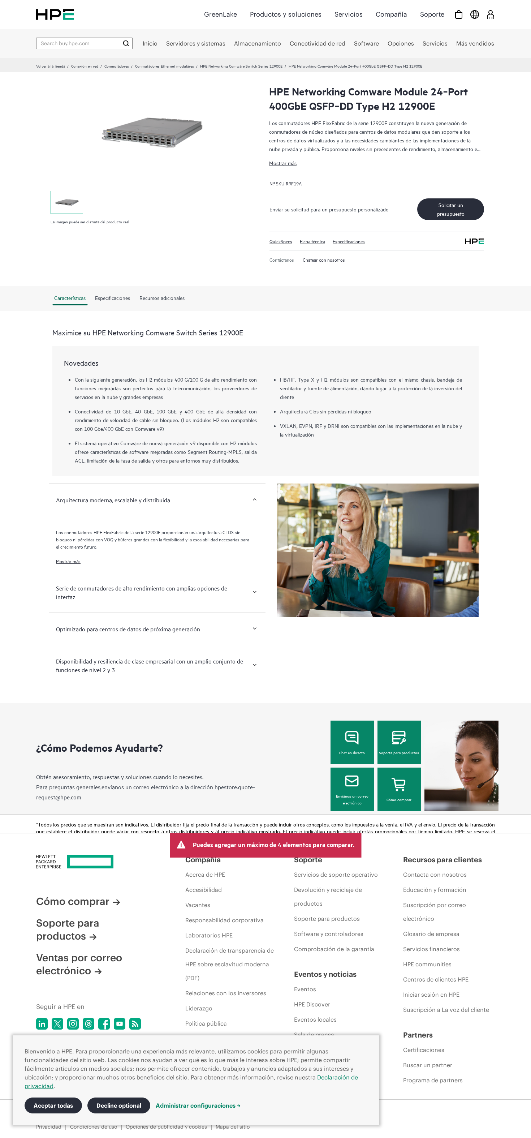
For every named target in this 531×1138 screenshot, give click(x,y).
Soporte (432, 14)
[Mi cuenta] (490, 14)
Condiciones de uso (93, 1127)
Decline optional (118, 1105)
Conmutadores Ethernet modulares (164, 66)
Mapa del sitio (233, 1127)
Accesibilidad (203, 889)
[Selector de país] (474, 14)
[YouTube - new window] (119, 1024)
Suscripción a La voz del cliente (446, 1009)
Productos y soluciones (285, 14)
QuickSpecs (280, 241)
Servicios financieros (431, 949)
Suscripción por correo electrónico (434, 911)
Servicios (348, 14)
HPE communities (427, 964)
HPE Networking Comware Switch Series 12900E (241, 66)
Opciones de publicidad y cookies (166, 1127)
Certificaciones (423, 1049)
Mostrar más (283, 162)
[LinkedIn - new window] (42, 1024)
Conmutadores (116, 66)
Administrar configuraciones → (198, 1105)
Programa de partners (433, 1080)
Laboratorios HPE (209, 935)
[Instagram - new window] (73, 1024)
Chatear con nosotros (324, 259)
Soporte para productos (399, 752)
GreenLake (220, 14)
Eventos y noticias (325, 974)
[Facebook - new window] (104, 1024)
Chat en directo (352, 752)
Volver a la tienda (50, 66)
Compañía (391, 14)
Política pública (206, 1023)
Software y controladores (328, 933)
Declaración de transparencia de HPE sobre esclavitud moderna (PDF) (229, 964)
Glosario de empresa (431, 933)
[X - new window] (57, 1024)
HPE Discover (312, 1004)
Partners (418, 1034)
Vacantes (197, 905)
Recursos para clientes (442, 859)
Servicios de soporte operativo (336, 874)
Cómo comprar (399, 799)
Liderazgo (198, 1008)
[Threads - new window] (88, 1024)
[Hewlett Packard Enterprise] (55, 14)
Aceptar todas (53, 1105)
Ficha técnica (312, 241)
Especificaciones (349, 241)
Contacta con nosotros (435, 874)
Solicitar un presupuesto (451, 209)
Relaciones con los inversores (225, 993)
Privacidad (48, 1127)
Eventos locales (315, 1019)
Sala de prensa (314, 1034)
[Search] (126, 43)
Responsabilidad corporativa (224, 920)
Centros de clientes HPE (436, 979)
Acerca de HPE (205, 874)
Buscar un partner (427, 1065)
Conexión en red (84, 66)
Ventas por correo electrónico (79, 964)
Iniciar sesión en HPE (431, 994)
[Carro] (458, 14)
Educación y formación (434, 889)
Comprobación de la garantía (334, 949)
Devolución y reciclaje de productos (328, 896)
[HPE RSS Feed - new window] (135, 1024)
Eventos (305, 989)
